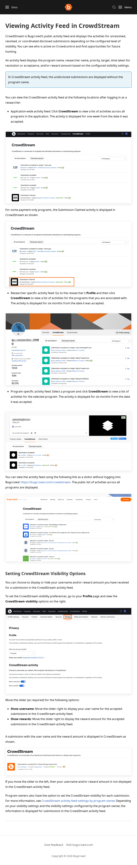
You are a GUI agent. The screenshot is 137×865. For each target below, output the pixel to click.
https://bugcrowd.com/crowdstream (45, 482)
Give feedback (53, 845)
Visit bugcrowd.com (79, 845)
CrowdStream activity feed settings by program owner (78, 801)
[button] (11, 7)
